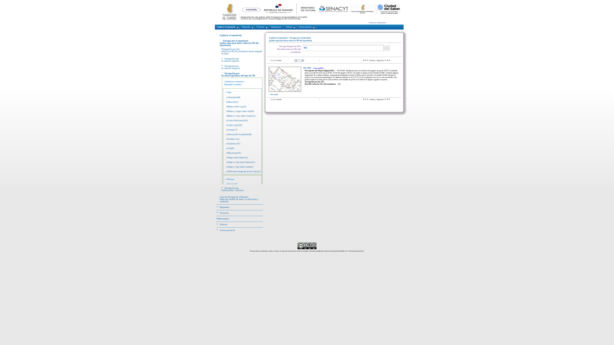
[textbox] (343, 48)
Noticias (223, 224)
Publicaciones (222, 219)
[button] (387, 48)
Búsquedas (224, 207)
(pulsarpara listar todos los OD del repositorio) (239, 43)
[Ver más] (274, 94)
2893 (307, 68)
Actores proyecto (227, 230)
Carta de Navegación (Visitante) (239, 199)
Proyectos (224, 213)
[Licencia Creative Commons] (307, 248)
